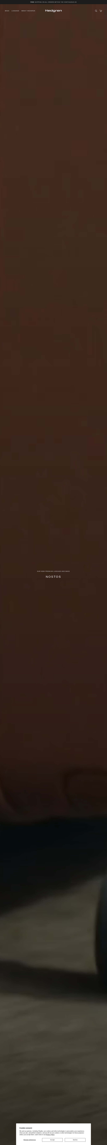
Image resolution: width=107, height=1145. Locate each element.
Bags (7, 11)
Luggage (15, 11)
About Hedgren (28, 11)
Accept (52, 1140)
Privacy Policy (50, 1134)
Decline (75, 1140)
